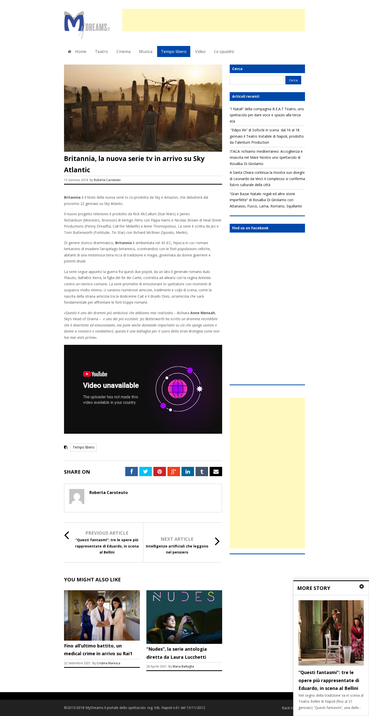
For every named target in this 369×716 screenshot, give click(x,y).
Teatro (101, 51)
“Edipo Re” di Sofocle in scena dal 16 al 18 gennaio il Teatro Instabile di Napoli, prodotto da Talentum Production (267, 136)
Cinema (123, 51)
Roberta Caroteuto (107, 180)
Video (200, 51)
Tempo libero (174, 51)
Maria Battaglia (183, 666)
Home (80, 51)
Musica (145, 51)
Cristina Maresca (108, 663)
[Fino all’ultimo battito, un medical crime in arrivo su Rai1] (102, 639)
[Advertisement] (213, 20)
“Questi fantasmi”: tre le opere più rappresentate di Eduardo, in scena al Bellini (107, 546)
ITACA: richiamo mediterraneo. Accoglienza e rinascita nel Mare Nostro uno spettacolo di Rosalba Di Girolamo (266, 157)
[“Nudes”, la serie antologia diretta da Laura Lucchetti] (184, 642)
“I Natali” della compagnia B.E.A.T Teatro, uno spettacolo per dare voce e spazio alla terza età (267, 115)
